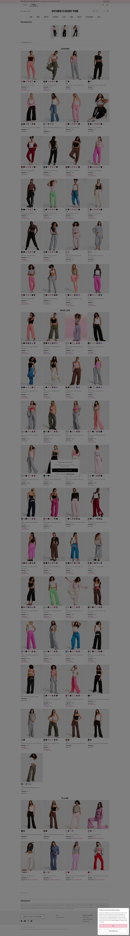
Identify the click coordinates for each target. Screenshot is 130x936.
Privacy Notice (115, 920)
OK (113, 925)
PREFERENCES (113, 931)
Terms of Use (124, 920)
